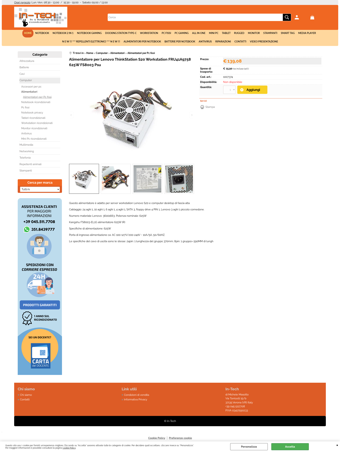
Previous (71, 115)
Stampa (210, 107)
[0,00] (317, 17)
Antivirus (205, 41)
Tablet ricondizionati (33, 117)
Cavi (22, 73)
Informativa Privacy (135, 399)
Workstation (149, 33)
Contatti (240, 41)
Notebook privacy (32, 112)
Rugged (239, 33)
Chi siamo (26, 394)
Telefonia (25, 157)
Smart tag (288, 33)
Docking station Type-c (121, 33)
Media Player (307, 33)
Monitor (254, 33)
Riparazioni (223, 41)
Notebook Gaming (89, 33)
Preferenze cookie (180, 438)
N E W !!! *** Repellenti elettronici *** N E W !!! (91, 41)
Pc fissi (166, 33)
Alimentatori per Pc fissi (37, 97)
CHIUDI (337, 445)
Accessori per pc (31, 86)
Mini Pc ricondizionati (34, 138)
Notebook (42, 33)
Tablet (226, 33)
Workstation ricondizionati (37, 123)
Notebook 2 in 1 (63, 33)
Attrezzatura (26, 61)
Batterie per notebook (180, 41)
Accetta (290, 446)
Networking (26, 151)
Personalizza (249, 446)
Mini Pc (213, 33)
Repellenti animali (30, 164)
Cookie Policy (69, 448)
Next (191, 115)
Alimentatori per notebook (142, 41)
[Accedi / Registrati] (301, 17)
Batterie (24, 67)
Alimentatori (29, 91)
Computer (25, 80)
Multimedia (26, 144)
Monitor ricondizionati (34, 128)
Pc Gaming (182, 33)
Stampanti (270, 33)
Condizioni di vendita (136, 394)
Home (28, 33)
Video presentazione (264, 41)
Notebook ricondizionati (35, 102)
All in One (198, 33)
